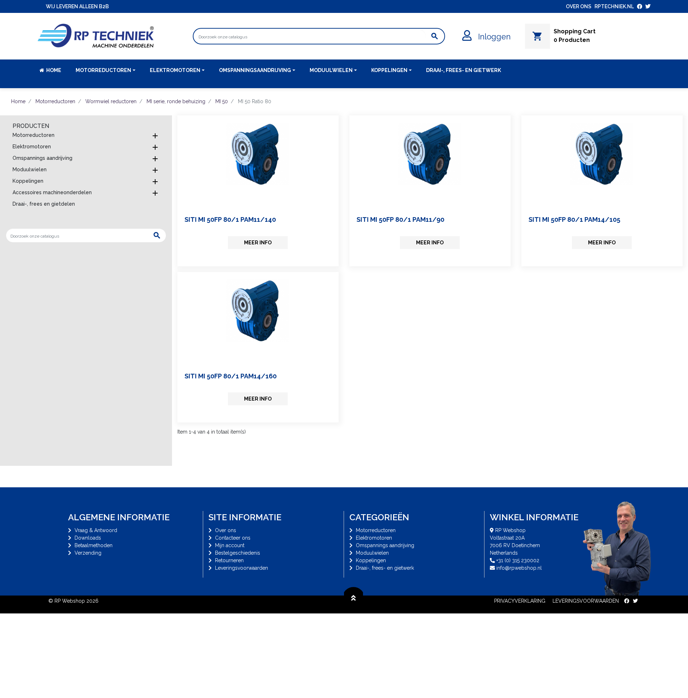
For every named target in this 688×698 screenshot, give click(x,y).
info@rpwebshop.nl (519, 568)
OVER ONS (578, 6)
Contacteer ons (232, 538)
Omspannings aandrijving (42, 158)
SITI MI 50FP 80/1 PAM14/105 (574, 219)
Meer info (258, 242)
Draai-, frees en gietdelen (44, 204)
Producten (31, 126)
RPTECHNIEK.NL (614, 6)
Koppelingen (28, 181)
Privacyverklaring (519, 601)
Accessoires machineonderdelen (52, 192)
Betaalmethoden (94, 545)
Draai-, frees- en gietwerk (385, 568)
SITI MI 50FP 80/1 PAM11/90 (400, 219)
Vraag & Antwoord (96, 530)
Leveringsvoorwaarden (241, 568)
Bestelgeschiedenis (237, 553)
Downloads (88, 538)
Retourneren (229, 560)
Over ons (225, 530)
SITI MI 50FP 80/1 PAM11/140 (230, 219)
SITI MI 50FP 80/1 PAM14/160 (231, 376)
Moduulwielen (30, 169)
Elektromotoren (32, 146)
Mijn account (229, 545)
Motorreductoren (33, 135)
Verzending (88, 553)
